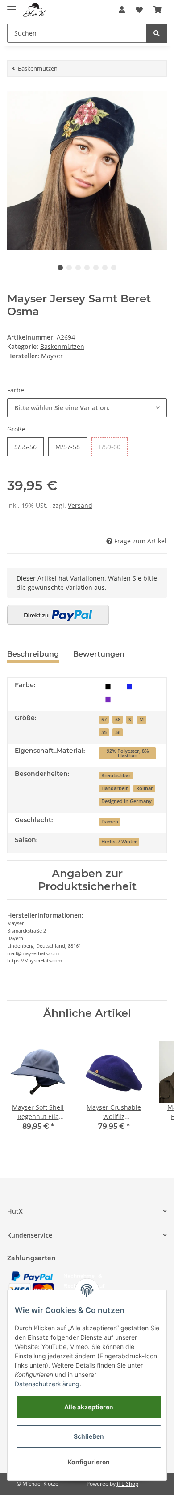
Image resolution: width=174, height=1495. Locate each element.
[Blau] (129, 686)
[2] (58, 615)
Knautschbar (116, 775)
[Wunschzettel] (139, 10)
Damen (109, 822)
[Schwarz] (108, 686)
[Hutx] (34, 10)
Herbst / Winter (119, 841)
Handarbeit (114, 788)
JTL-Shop (127, 1483)
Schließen (89, 1436)
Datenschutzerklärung (47, 1384)
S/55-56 (25, 447)
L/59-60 (109, 447)
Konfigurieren (89, 1462)
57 (104, 719)
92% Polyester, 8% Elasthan (128, 753)
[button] (121, 10)
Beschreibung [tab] (33, 654)
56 (117, 732)
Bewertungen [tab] (98, 654)
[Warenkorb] (157, 10)
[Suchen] (156, 33)
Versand (80, 505)
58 (117, 719)
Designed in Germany (126, 801)
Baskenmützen (62, 346)
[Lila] (108, 699)
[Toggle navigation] (11, 5)
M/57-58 (67, 447)
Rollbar (144, 788)
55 (104, 732)
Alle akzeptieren (88, 1407)
